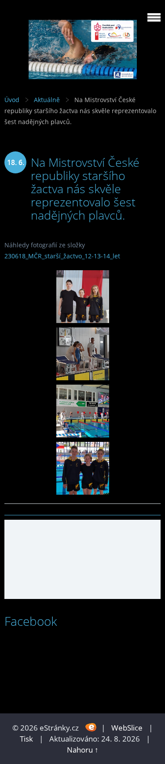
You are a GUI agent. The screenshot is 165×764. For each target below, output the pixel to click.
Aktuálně (47, 100)
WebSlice (127, 728)
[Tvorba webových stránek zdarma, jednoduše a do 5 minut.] (91, 726)
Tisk (26, 739)
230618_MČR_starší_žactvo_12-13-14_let (62, 256)
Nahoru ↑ (83, 750)
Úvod (11, 100)
